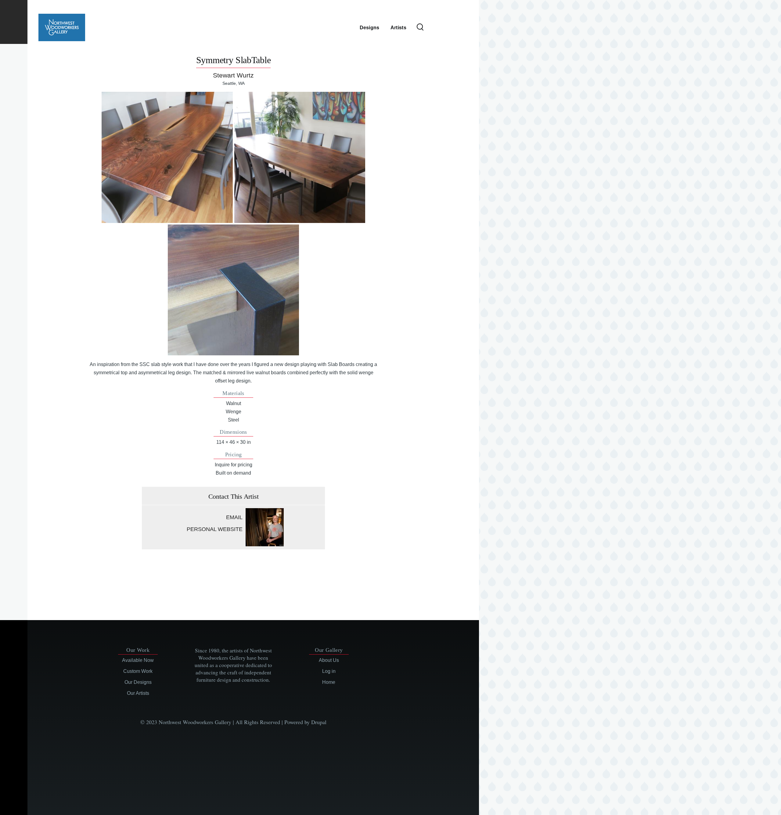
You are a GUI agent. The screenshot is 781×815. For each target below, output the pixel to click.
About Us (329, 660)
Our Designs (138, 682)
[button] (167, 157)
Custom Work (138, 671)
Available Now (138, 660)
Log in (329, 671)
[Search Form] (420, 27)
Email (234, 517)
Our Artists (138, 693)
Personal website (215, 529)
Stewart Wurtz (233, 75)
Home (328, 682)
